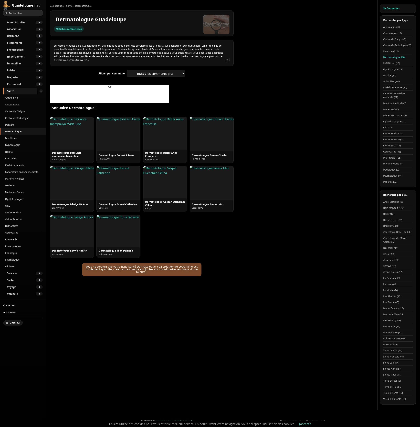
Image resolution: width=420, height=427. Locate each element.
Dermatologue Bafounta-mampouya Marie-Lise (67, 154)
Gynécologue (12, 144)
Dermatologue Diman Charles (209, 155)
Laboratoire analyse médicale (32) (394, 95)
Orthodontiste (13, 212)
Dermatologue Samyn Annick (69, 250)
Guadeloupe (57, 5)
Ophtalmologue (14, 199)
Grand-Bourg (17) (392, 272)
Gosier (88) (389, 253)
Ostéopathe (11, 232)
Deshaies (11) (390, 247)
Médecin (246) (391, 109)
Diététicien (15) (391, 63)
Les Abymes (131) (392, 296)
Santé (10, 91)
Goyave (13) (389, 265)
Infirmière (10, 158)
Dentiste (9, 124)
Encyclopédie (15, 49)
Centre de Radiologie (17, 118)
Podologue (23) (391, 169)
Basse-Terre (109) (392, 220)
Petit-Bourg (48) (392, 320)
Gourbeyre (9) (390, 260)
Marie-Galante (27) (393, 308)
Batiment (13, 36)
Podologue (11, 252)
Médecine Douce (14, 192)
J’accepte (305, 424)
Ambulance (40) (391, 27)
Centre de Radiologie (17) (397, 45)
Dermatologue (13, 131)
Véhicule (12, 293)
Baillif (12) (388, 213)
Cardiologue (12, 104)
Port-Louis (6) (390, 344)
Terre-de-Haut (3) (392, 386)
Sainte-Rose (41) (392, 374)
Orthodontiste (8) (392, 133)
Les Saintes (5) (391, 302)
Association (14, 29)
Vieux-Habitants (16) (394, 398)
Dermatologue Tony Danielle (116, 250)
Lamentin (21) (390, 284)
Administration (16, 22)
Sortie (10, 280)
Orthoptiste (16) (392, 145)
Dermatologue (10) (394, 57)
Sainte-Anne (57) (392, 368)
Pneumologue (13, 246)
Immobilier (14, 63)
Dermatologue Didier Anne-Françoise (161, 154)
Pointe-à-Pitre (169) (394, 338)
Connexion (9, 305)
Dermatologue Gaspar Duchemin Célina (165, 203)
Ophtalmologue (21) (394, 121)
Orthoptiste (11, 225)
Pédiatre (9, 266)
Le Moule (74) (390, 290)
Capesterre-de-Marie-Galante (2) (395, 239)
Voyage (11, 287)
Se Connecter (391, 8)
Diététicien (11, 138)
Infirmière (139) (391, 81)
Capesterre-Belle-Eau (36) (397, 232)
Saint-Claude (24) (392, 350)
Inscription (9, 312)
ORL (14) (387, 127)
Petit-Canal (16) (391, 326)
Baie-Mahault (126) (393, 207)
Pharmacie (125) (392, 157)
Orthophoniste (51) (393, 139)
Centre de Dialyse (15, 111)
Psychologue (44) (392, 175)
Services (12, 273)
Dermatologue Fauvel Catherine (118, 204)
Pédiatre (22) (390, 181)
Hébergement (16, 56)
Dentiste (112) (391, 51)
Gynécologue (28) (392, 69)
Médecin (10, 185)
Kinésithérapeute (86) (395, 87)
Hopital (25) (389, 75)
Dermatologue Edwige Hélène (70, 204)
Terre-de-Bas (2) (392, 380)
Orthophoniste (13, 219)
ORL (7, 205)
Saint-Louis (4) (391, 362)
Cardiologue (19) (392, 33)
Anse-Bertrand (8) (393, 201)
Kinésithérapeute (14, 165)
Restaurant (14, 84)
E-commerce (14, 42)
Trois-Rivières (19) (393, 392)
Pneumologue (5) (392, 163)
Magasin (12, 77)
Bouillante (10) (391, 225)
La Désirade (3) (391, 278)
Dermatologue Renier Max (208, 204)
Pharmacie (11, 239)
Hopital (9, 151)
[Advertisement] (109, 95)
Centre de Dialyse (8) (394, 39)
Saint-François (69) (393, 356)
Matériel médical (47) (394, 103)
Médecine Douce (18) (395, 115)
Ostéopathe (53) (392, 151)
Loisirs (11, 70)
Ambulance (11, 97)
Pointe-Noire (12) (392, 332)
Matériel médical (14, 178)
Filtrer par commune (112, 73)
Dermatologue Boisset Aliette (116, 155)
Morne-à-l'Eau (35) (393, 314)
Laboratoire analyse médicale (21, 171)
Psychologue (12, 259)
